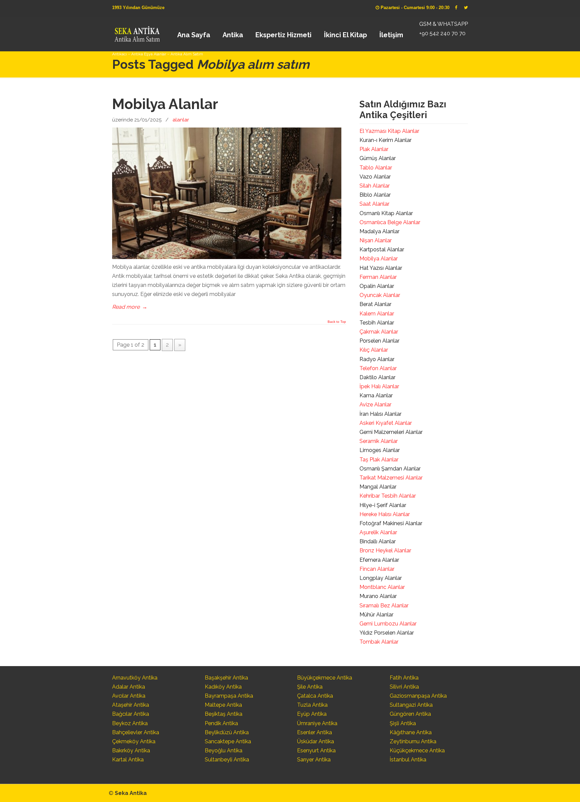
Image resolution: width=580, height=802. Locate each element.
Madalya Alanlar (379, 231)
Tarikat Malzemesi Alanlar (391, 477)
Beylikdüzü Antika (227, 732)
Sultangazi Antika (411, 705)
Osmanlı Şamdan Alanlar (390, 468)
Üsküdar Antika (315, 741)
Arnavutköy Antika (134, 677)
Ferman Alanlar (378, 277)
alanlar (181, 120)
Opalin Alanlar (376, 286)
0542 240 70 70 (136, 32)
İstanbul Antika (408, 759)
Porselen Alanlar (379, 341)
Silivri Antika (404, 687)
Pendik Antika (221, 723)
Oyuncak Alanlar (379, 295)
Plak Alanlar (373, 149)
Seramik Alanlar (378, 441)
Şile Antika (310, 687)
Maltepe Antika (223, 705)
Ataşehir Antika (130, 705)
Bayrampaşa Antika (229, 696)
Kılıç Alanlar (373, 350)
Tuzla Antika (312, 705)
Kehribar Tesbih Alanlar (387, 496)
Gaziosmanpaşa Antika (418, 696)
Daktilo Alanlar (377, 377)
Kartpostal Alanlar (381, 249)
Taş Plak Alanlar (378, 459)
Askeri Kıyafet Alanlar (385, 423)
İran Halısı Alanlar (380, 414)
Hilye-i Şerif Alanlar (382, 505)
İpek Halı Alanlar (379, 386)
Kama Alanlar (376, 395)
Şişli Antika (403, 723)
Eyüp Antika (312, 714)
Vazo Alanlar (375, 176)
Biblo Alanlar (375, 195)
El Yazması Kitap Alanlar (389, 131)
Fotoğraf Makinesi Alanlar (390, 523)
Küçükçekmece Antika (417, 750)
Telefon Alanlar (378, 368)
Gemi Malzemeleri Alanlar (391, 432)
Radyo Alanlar (376, 359)
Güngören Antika (410, 714)
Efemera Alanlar (379, 560)
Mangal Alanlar (377, 487)
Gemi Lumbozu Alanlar (388, 623)
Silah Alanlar (374, 186)
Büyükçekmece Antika (324, 677)
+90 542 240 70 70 (442, 33)
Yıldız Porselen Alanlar (386, 633)
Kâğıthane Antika (411, 732)
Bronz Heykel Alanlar (385, 550)
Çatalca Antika (315, 696)
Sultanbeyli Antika (227, 759)
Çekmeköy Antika (133, 741)
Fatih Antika (404, 677)
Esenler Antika (314, 732)
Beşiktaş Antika (223, 714)
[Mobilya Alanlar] (226, 257)
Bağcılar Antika (130, 714)
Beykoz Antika (130, 723)
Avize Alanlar (375, 404)
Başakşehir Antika (226, 677)
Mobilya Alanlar (165, 104)
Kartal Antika (128, 759)
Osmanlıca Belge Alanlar (389, 222)
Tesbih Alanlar (376, 322)
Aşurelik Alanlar (378, 532)
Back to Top (337, 321)
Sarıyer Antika (314, 759)
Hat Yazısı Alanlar (380, 268)
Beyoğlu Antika (223, 750)
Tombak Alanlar (378, 642)
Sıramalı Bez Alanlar (383, 605)
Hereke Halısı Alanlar (384, 514)
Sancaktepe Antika (228, 741)
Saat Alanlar (374, 204)
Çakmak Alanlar (378, 332)
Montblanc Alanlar (382, 587)
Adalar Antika (128, 687)
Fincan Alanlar (376, 569)
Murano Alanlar (378, 596)
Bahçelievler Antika (135, 732)
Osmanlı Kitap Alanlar (386, 213)
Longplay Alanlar (380, 578)
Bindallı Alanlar (377, 541)
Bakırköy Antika (131, 750)
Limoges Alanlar (379, 450)
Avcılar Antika (128, 696)
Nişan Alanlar (375, 240)
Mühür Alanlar (376, 614)
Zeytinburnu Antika (413, 741)
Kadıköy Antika (223, 687)
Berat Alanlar (375, 304)
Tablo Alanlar (375, 167)
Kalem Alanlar (376, 313)
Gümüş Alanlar (377, 158)
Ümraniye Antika (317, 723)
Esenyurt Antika (316, 750)
